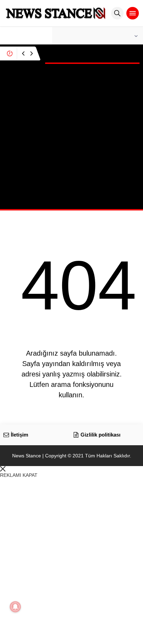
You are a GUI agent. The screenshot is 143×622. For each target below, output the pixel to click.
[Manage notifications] (15, 606)
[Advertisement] (71, 137)
